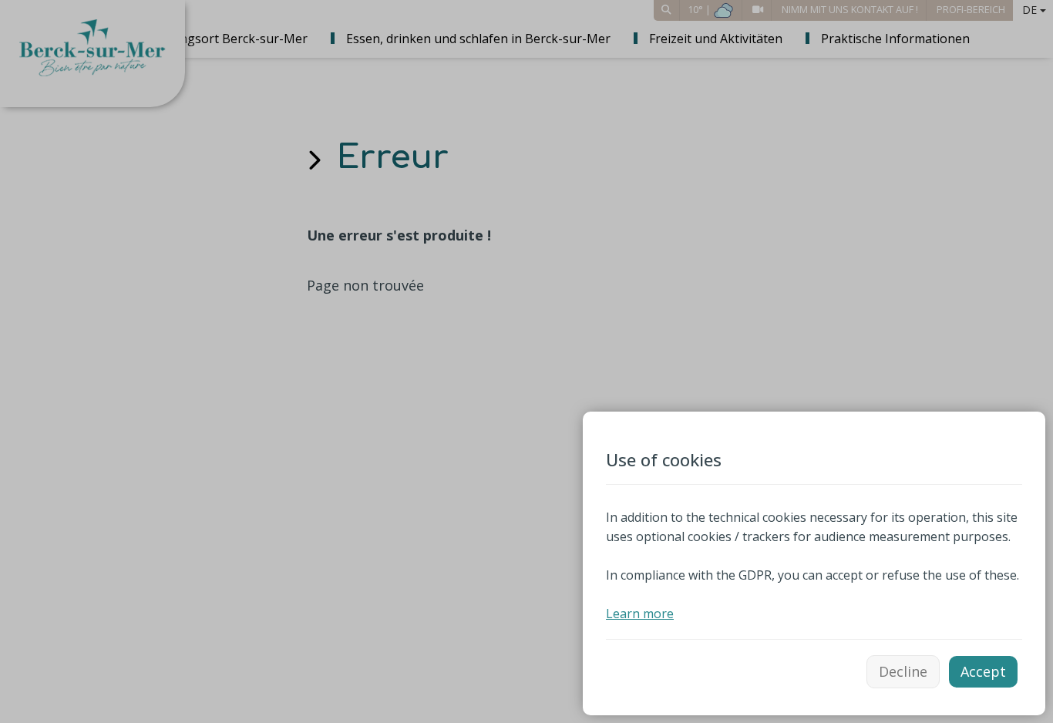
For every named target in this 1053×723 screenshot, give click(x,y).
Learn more (640, 613)
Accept (983, 671)
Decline (903, 671)
